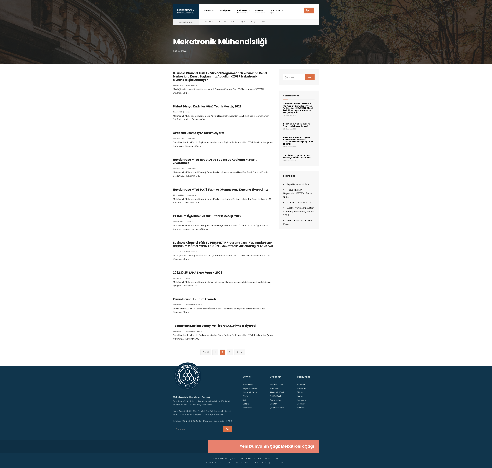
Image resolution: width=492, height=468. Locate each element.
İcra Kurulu (274, 388)
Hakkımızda (248, 384)
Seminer (300, 403)
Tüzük (245, 396)
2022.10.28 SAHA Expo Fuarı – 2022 (197, 273)
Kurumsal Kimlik (250, 392)
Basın (188, 85)
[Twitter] (290, 22)
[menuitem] (210, 10)
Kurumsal (208, 10)
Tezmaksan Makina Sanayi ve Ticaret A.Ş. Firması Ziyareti (214, 326)
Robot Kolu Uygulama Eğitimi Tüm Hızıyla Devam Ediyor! (296, 125)
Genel (193, 85)
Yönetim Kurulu (276, 384)
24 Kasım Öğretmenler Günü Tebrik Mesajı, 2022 (207, 216)
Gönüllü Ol (209, 22)
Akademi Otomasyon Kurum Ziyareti (199, 133)
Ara (309, 77)
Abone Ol (221, 22)
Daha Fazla (275, 11)
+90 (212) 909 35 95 (191, 421)
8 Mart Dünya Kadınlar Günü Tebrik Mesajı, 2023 (207, 106)
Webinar (301, 407)
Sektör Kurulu (276, 396)
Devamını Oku (181, 92)
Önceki (206, 352)
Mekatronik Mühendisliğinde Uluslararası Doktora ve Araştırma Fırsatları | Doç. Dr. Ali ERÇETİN (298, 140)
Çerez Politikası (236, 459)
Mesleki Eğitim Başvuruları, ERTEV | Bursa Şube (297, 193)
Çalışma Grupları (277, 407)
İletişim (254, 22)
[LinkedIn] (303, 22)
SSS (263, 22)
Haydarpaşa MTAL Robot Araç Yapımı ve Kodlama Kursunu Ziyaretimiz (215, 161)
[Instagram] (294, 22)
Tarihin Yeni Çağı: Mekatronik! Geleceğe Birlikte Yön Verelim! (297, 156)
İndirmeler (247, 407)
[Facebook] (285, 22)
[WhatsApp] (308, 22)
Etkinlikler (242, 11)
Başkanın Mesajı (250, 388)
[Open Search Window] (313, 22)
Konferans (301, 400)
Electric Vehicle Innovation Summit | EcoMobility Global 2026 (298, 211)
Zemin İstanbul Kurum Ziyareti (194, 299)
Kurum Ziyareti (196, 305)
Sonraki (240, 352)
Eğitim (243, 22)
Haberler (260, 11)
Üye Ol (309, 10)
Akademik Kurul (277, 392)
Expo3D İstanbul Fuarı (298, 184)
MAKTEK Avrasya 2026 (298, 202)
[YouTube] (299, 22)
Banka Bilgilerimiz (265, 459)
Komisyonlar (275, 400)
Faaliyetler (225, 10)
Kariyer (233, 22)
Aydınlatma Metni (220, 459)
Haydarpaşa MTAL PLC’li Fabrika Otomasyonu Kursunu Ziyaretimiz (220, 190)
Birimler (273, 403)
